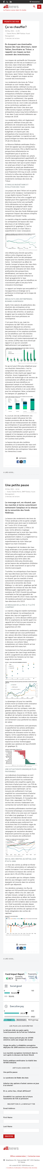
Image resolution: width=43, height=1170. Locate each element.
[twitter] (21, 461)
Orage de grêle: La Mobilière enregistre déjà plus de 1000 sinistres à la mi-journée (20, 1046)
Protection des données (29, 1168)
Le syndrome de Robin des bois (15, 1078)
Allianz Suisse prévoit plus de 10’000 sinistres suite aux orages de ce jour (18, 1039)
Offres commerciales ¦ (18, 1156)
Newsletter (36, 2)
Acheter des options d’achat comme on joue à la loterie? (21, 1084)
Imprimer (22, 458)
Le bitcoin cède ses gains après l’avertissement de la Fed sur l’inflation (19, 1031)
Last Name (7, 1127)
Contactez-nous (34, 1156)
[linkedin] (24, 461)
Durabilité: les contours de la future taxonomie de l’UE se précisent (18, 1098)
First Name (7, 1117)
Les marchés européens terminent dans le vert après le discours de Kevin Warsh (20, 1054)
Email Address (9, 1108)
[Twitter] (7, 2)
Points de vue (11, 21)
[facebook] (18, 461)
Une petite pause (10, 1072)
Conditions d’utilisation (14, 1168)
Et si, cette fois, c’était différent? (17, 1091)
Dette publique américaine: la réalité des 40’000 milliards (20, 1062)
